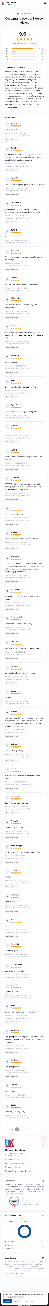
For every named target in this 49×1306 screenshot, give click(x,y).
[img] (24, 67)
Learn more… (21, 1273)
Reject (17, 1301)
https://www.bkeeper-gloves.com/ (20, 1171)
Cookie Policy (28, 1301)
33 (41, 1129)
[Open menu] (45, 3)
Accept (7, 1301)
